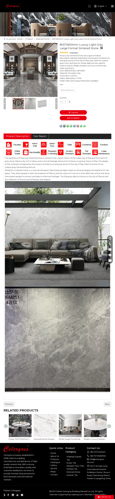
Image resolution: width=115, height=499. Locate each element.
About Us (55, 456)
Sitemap (88, 494)
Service (54, 468)
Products (55, 459)
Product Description (17, 136)
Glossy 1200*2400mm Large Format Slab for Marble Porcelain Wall (20, 439)
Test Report (39, 136)
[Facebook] (8, 495)
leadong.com (77, 494)
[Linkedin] (13, 495)
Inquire (74, 112)
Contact (54, 475)
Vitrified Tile (72, 469)
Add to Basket (73, 118)
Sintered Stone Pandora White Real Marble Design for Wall (45, 439)
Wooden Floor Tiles (75, 466)
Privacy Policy (99, 494)
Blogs (53, 472)
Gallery (54, 465)
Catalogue (55, 462)
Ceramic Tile (72, 475)
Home (53, 453)
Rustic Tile (71, 463)
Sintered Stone (73, 472)
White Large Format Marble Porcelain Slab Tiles (70, 439)
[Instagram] (22, 495)
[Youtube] (17, 495)
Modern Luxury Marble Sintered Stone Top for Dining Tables (95, 439)
